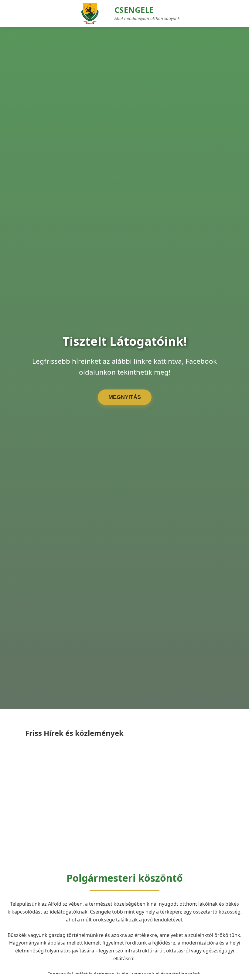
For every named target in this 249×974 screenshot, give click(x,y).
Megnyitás (124, 397)
